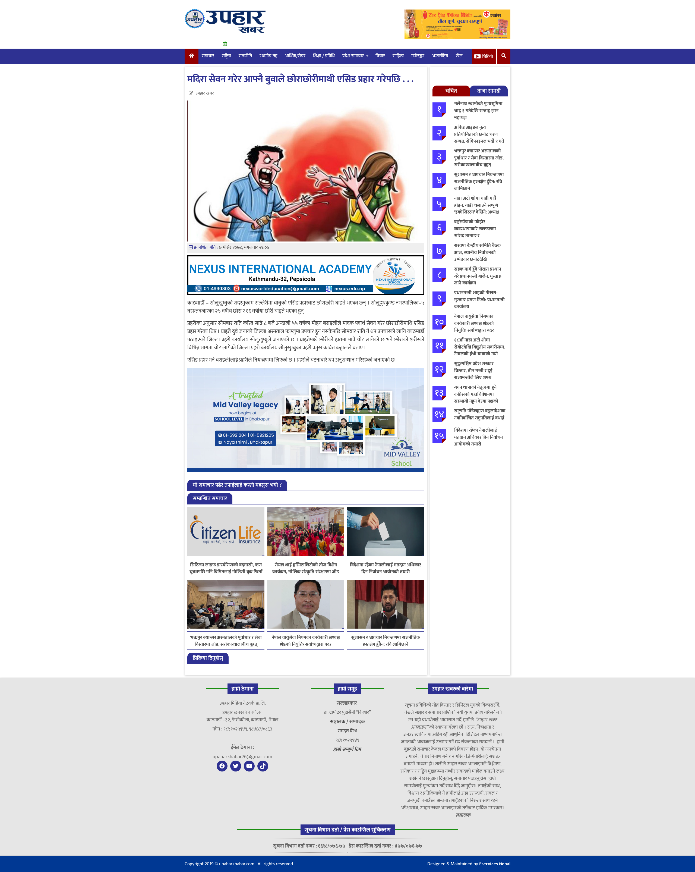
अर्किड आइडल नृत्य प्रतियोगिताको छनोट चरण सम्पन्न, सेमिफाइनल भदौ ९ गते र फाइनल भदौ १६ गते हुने (479, 138)
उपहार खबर (204, 93)
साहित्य (398, 56)
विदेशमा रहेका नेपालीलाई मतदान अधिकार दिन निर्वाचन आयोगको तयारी (385, 568)
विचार (380, 56)
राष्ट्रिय (226, 56)
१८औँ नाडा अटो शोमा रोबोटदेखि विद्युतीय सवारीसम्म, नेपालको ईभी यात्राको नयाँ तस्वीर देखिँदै (479, 350)
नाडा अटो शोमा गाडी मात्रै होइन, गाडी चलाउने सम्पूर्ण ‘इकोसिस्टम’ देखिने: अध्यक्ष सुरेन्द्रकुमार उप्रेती (476, 209)
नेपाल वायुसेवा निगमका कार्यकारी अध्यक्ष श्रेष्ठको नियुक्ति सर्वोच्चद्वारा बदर (306, 641)
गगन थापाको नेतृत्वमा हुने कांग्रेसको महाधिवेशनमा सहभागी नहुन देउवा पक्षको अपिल (476, 398)
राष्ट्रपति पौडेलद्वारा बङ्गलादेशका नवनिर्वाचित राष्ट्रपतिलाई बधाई (480, 414)
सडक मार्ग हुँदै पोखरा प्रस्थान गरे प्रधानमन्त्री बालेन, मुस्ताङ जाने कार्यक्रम (477, 276)
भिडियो (487, 57)
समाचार (208, 56)
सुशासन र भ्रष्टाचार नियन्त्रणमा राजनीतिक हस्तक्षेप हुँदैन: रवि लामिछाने (385, 641)
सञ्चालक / (339, 722)
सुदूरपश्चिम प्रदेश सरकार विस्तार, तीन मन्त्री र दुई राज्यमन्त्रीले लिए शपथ (474, 370)
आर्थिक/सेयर (295, 56)
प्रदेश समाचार (353, 56)
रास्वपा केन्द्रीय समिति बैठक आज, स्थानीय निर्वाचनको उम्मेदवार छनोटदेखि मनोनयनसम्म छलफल (477, 256)
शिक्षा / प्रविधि (324, 56)
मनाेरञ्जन (417, 56)
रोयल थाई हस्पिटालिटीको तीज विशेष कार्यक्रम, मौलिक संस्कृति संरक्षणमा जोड (305, 568)
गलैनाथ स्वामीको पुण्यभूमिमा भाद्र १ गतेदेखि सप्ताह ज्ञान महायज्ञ (478, 110)
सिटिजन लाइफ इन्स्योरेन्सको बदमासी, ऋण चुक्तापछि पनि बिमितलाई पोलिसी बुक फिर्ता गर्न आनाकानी (226, 568)
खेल (459, 56)
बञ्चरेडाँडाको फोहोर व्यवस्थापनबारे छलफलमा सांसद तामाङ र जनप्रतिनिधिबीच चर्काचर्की (476, 232)
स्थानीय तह (268, 56)
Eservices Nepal (494, 864)
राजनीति (245, 56)
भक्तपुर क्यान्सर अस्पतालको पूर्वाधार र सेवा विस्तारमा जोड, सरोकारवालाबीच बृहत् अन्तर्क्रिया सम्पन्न (226, 641)
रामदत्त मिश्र (347, 731)
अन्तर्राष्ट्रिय (440, 56)
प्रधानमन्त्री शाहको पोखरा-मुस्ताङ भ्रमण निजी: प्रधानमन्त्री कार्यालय (479, 299)
